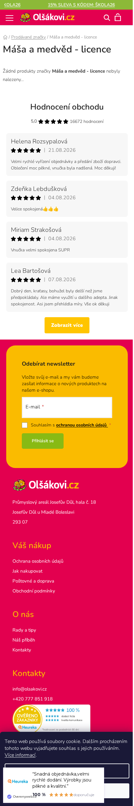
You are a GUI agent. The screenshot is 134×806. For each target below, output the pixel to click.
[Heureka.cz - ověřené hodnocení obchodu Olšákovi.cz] (67, 719)
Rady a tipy (24, 630)
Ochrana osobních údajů (37, 561)
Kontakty (21, 650)
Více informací (20, 755)
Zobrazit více (67, 325)
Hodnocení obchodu (67, 106)
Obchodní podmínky (33, 591)
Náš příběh (23, 640)
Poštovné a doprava (33, 581)
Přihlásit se (43, 441)
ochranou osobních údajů (82, 425)
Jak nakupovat (27, 571)
